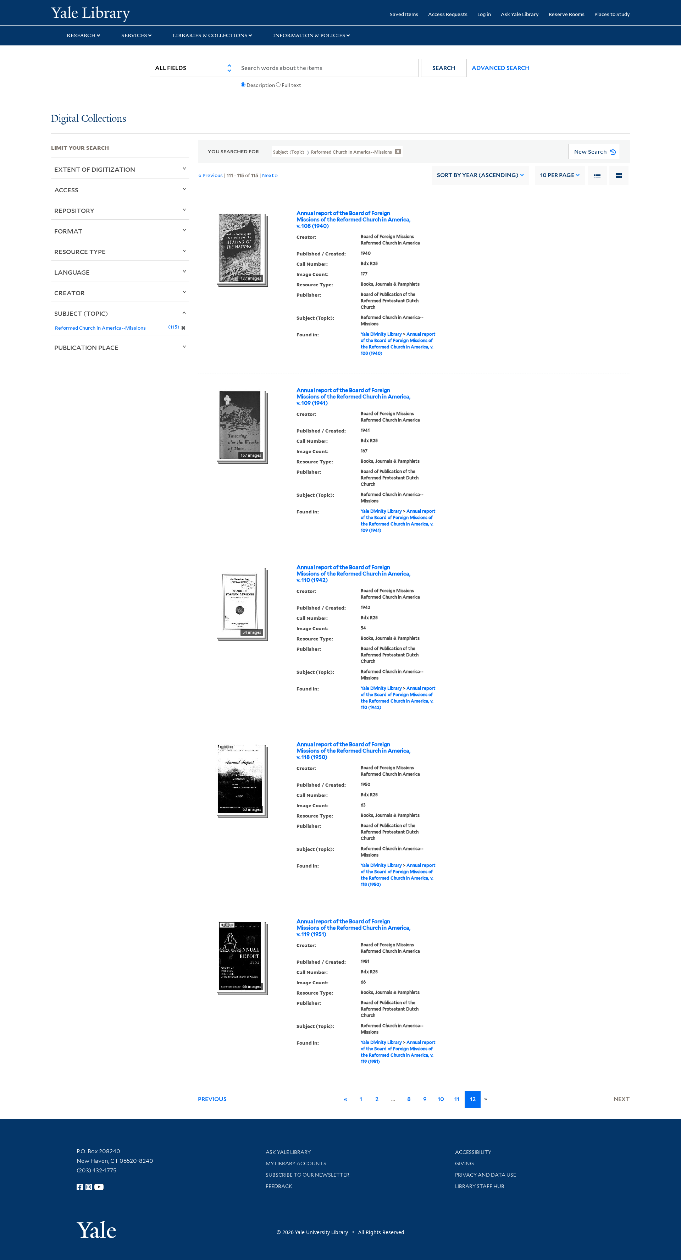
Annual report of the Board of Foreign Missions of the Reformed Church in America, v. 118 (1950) (353, 750)
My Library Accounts (296, 1163)
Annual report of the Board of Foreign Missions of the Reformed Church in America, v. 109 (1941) (353, 396)
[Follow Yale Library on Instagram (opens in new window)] (88, 1187)
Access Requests (447, 14)
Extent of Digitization (94, 169)
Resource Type (80, 251)
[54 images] (240, 601)
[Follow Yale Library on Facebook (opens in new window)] (80, 1187)
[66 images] (240, 955)
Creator (69, 292)
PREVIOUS (212, 1099)
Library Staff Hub (479, 1186)
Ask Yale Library (520, 14)
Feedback (279, 1186)
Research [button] (81, 35)
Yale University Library (94, 13)
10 (557, 175)
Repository (74, 210)
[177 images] (240, 247)
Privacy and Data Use (485, 1175)
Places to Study (612, 14)
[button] (444, 68)
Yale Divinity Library (381, 334)
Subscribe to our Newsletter (307, 1175)
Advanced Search (501, 68)
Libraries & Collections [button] (210, 35)
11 (456, 1099)
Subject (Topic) (81, 313)
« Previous (210, 175)
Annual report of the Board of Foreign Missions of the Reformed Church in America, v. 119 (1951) (353, 927)
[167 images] (240, 424)
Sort (478, 175)
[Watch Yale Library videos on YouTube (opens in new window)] (99, 1187)
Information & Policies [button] (309, 35)
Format (68, 231)
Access (66, 190)
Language (72, 272)
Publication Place (86, 347)
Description (261, 85)
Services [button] (134, 35)
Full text (291, 85)
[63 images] (240, 778)
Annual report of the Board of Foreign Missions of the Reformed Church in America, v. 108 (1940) (353, 219)
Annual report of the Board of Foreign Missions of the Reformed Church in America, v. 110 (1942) (353, 573)
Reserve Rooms (567, 14)
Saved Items (404, 14)
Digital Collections (88, 119)
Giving (464, 1163)
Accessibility (473, 1152)
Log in (484, 14)
